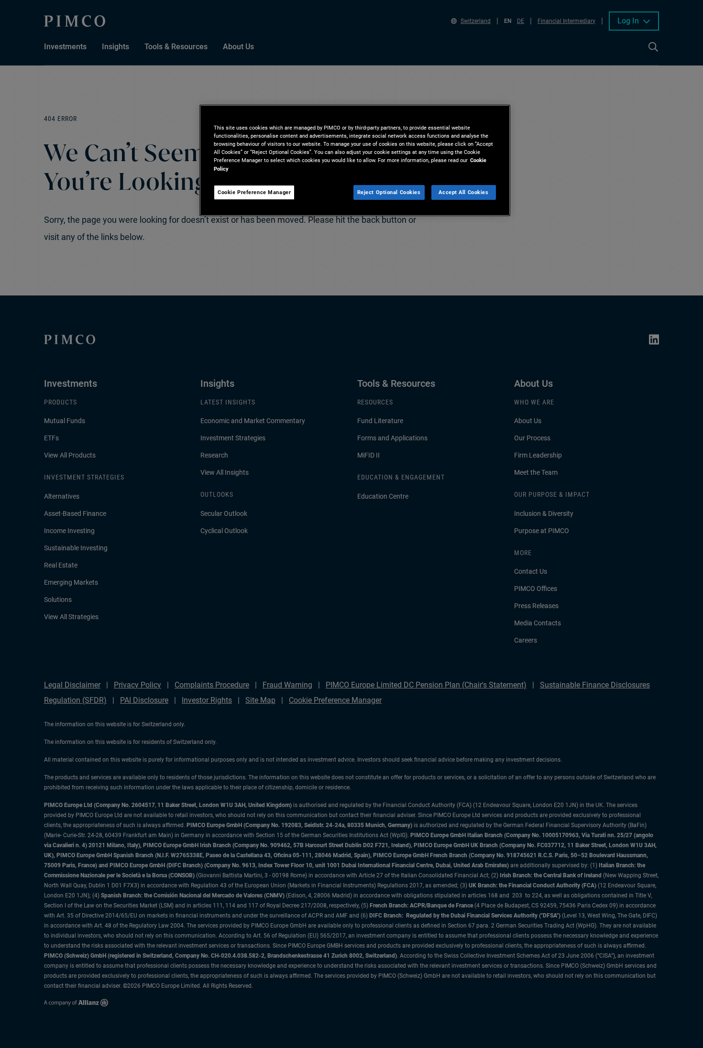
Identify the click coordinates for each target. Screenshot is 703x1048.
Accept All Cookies (463, 192)
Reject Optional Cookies (389, 192)
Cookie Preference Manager (254, 192)
